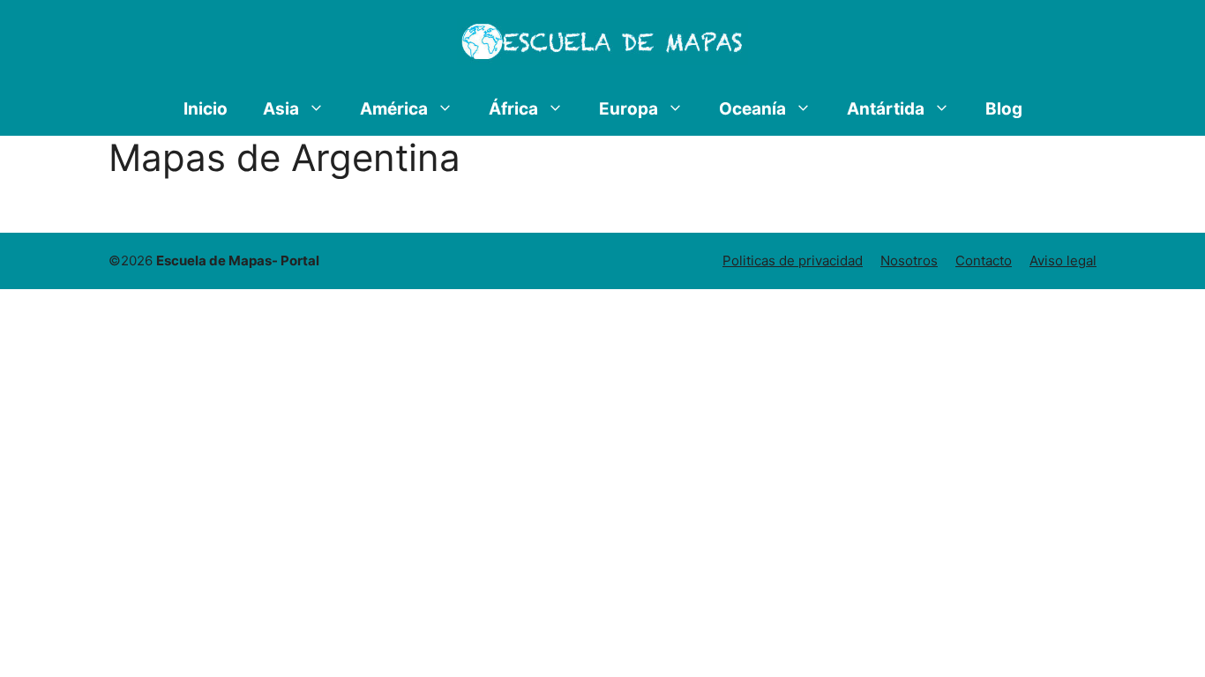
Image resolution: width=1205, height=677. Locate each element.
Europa (628, 109)
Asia (281, 109)
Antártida (885, 109)
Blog (1003, 109)
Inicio (205, 109)
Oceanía (752, 109)
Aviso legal (1062, 260)
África (513, 109)
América (394, 109)
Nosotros (909, 260)
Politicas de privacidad (792, 260)
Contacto (983, 260)
